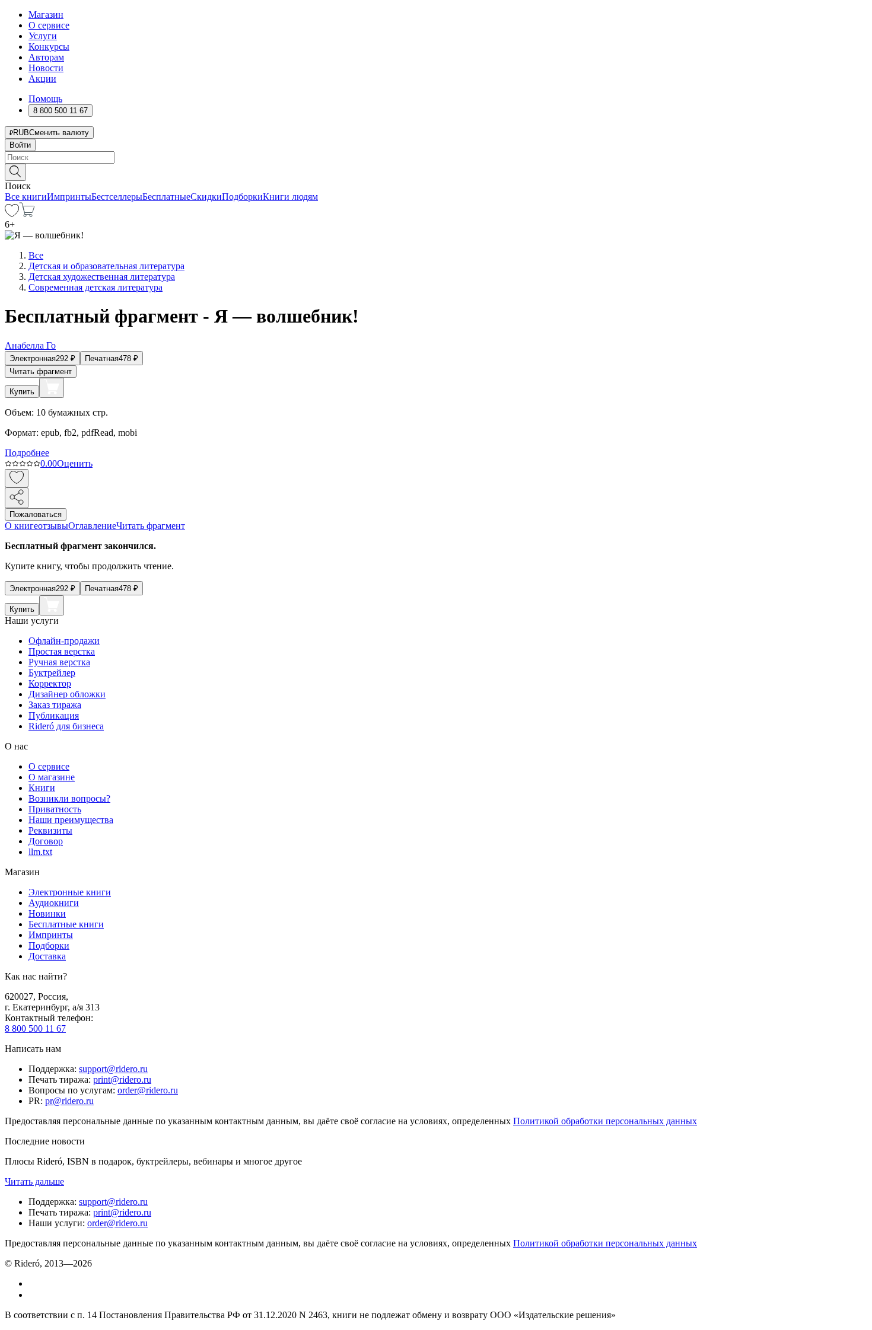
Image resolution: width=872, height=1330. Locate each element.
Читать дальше (34, 1181)
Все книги (26, 197)
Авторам (46, 57)
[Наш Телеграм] (33, 1295)
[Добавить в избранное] (16, 478)
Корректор (49, 683)
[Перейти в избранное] (12, 214)
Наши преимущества (70, 820)
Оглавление (92, 526)
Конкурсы (48, 47)
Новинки (47, 913)
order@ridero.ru (147, 1090)
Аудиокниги (53, 903)
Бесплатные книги (66, 924)
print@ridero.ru (122, 1079)
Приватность (54, 809)
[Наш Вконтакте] (34, 1283)
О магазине (51, 777)
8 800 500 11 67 (35, 1028)
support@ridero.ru (113, 1069)
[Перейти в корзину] (27, 214)
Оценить (75, 463)
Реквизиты (50, 830)
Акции (42, 79)
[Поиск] (15, 172)
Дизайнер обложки (67, 694)
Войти (20, 145)
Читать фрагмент (40, 371)
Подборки (242, 197)
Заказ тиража (54, 705)
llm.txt (40, 852)
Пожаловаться (35, 514)
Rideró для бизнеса (66, 726)
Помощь (45, 99)
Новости (45, 68)
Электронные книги (69, 892)
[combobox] (436, 157)
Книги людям (290, 197)
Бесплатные (166, 197)
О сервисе (48, 25)
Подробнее (27, 453)
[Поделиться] (16, 497)
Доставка (47, 956)
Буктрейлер (51, 673)
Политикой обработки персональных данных (605, 1121)
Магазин (45, 14)
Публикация (53, 715)
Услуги (42, 36)
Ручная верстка (59, 662)
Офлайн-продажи (64, 641)
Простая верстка (61, 651)
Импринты (69, 197)
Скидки (206, 197)
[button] (436, 171)
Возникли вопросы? (69, 798)
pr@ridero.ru (69, 1101)
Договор (45, 841)
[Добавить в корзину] (51, 388)
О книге (21, 526)
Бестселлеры (116, 197)
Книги (41, 788)
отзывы (53, 526)
